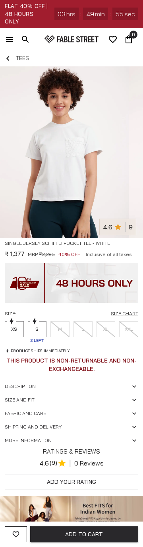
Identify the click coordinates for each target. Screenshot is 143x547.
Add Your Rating (71, 481)
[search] (25, 39)
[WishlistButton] (135, 253)
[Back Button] (8, 58)
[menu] (9, 39)
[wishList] (113, 39)
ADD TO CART (84, 534)
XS (14, 329)
